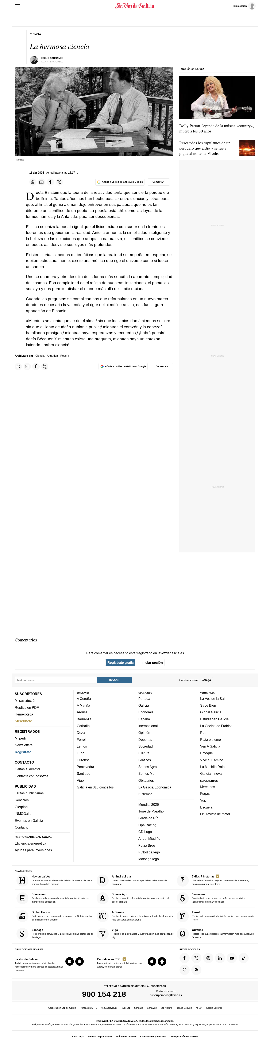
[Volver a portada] (135, 6)
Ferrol (81, 739)
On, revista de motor (215, 814)
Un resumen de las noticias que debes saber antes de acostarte (139, 880)
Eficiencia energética (30, 843)
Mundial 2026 (148, 804)
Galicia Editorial (214, 1008)
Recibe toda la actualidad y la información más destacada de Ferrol (223, 915)
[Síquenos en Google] (196, 970)
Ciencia (40, 355)
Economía (146, 712)
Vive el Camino (211, 760)
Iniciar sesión (152, 662)
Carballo (83, 726)
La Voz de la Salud (214, 698)
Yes (203, 800)
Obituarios (146, 780)
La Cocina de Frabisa (216, 726)
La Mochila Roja (212, 767)
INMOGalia (23, 813)
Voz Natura (166, 1008)
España (144, 719)
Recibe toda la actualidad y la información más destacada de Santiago (62, 933)
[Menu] (17, 6)
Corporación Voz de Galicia (62, 1008)
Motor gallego (148, 859)
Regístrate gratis (120, 662)
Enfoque (206, 753)
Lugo (80, 753)
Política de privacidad (100, 1036)
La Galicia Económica (154, 787)
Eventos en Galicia (29, 820)
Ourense (83, 760)
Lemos (82, 746)
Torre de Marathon (152, 811)
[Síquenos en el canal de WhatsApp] (185, 970)
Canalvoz (152, 1008)
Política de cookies (126, 1036)
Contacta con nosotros (31, 776)
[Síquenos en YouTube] (232, 958)
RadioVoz (125, 1008)
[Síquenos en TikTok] (244, 958)
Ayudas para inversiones (33, 850)
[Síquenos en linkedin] (220, 958)
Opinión (144, 732)
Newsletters (23, 745)
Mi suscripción (25, 700)
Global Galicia (210, 712)
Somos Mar (146, 773)
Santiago (83, 773)
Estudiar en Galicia (214, 719)
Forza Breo (146, 845)
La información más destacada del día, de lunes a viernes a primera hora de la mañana (62, 880)
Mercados (207, 786)
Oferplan (21, 807)
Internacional (148, 726)
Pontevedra (85, 767)
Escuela (206, 807)
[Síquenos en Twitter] (196, 958)
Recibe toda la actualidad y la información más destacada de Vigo (143, 933)
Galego (206, 680)
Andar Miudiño (149, 838)
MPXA (199, 1008)
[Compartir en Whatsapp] (32, 182)
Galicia (143, 705)
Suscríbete (23, 721)
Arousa (82, 712)
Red (203, 732)
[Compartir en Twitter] (59, 182)
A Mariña (83, 705)
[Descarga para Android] (79, 961)
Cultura (143, 753)
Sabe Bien (208, 705)
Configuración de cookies (184, 1036)
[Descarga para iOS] (69, 961)
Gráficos (144, 760)
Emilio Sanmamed (52, 58)
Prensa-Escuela (184, 1008)
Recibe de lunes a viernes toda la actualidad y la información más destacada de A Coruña (142, 915)
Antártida (52, 355)
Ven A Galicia (210, 746)
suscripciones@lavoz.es (166, 995)
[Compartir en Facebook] (50, 182)
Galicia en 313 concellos (95, 787)
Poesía (64, 355)
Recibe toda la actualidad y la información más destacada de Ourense (223, 933)
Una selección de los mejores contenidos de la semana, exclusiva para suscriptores (220, 880)
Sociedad (145, 746)
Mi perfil (21, 738)
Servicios (22, 800)
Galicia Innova (211, 773)
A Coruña (84, 698)
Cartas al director (27, 769)
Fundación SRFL (88, 1008)
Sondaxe (138, 1008)
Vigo (80, 780)
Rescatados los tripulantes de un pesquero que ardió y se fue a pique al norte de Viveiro (205, 148)
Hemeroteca (24, 714)
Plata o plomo (210, 739)
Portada (144, 698)
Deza (81, 732)
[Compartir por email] (41, 182)
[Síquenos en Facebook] (185, 958)
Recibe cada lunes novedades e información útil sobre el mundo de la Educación (60, 898)
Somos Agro (147, 767)
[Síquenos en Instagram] (208, 958)
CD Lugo (145, 831)
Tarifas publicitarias (29, 793)
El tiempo (145, 794)
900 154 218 (104, 994)
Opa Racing (147, 825)
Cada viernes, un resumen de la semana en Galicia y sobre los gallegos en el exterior (62, 915)
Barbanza (84, 719)
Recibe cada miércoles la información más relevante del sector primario (140, 898)
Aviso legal (78, 1036)
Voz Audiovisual (109, 1008)
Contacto (21, 827)
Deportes (145, 739)
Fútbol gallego (149, 852)
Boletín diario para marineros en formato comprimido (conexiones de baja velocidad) (218, 898)
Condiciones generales (153, 1036)
